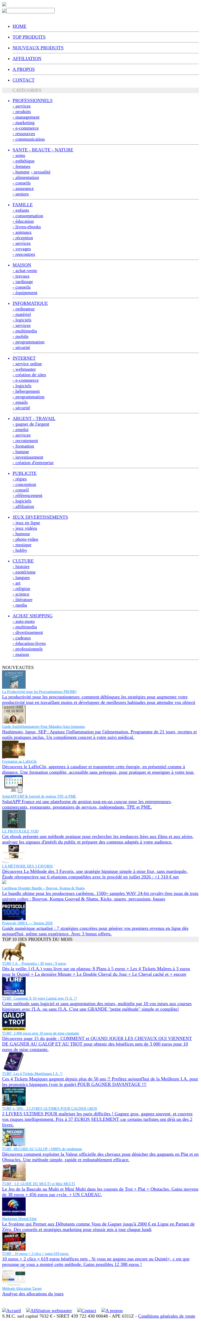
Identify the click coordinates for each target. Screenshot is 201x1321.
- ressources (24, 133)
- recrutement (25, 440)
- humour (21, 533)
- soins (19, 155)
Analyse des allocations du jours (33, 1293)
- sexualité (41, 171)
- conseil (21, 489)
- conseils (22, 182)
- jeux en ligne (26, 522)
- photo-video (25, 539)
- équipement (25, 292)
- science (21, 594)
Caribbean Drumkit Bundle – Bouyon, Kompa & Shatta (43, 888)
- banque (21, 451)
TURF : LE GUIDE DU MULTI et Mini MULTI (38, 1184)
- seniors (21, 194)
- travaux (21, 276)
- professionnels (28, 648)
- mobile (21, 336)
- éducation (23, 221)
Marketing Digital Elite (19, 1219)
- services (22, 106)
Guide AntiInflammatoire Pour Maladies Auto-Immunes (43, 727)
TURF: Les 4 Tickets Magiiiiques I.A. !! (32, 1074)
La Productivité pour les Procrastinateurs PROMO (39, 692)
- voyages (22, 248)
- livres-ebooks (27, 226)
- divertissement (28, 632)
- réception (23, 237)
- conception (24, 484)
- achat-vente (25, 270)
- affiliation (23, 506)
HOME (19, 26)
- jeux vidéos (25, 528)
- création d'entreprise (33, 462)
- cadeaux (22, 637)
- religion (21, 588)
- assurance (23, 188)
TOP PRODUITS (29, 37)
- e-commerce (26, 128)
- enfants (21, 210)
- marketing (24, 122)
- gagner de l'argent (31, 424)
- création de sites (29, 374)
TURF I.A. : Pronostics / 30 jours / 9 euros (34, 963)
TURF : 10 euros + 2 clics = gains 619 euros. (35, 1254)
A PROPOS (24, 69)
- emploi (21, 429)
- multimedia (25, 330)
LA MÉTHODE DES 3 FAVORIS (27, 866)
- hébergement (26, 391)
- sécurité (21, 347)
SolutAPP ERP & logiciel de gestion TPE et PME (39, 796)
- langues (21, 577)
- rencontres (24, 254)
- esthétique (24, 160)
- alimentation (26, 177)
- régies (20, 478)
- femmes (21, 166)
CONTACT (24, 80)
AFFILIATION (27, 58)
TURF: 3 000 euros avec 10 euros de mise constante (40, 1033)
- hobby (20, 550)
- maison (21, 654)
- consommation (28, 215)
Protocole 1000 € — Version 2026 (27, 923)
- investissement (28, 457)
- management (26, 117)
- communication (29, 139)
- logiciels (22, 319)
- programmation (28, 341)
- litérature (22, 599)
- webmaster (24, 369)
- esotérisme (24, 572)
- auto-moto (24, 621)
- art (16, 583)
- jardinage (23, 281)
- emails (20, 402)
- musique (22, 544)
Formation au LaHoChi (19, 761)
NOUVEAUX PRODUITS (38, 47)
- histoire (21, 566)
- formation (23, 446)
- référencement (27, 495)
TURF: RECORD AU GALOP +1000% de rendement (42, 1149)
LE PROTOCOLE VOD (20, 831)
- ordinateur (24, 308)
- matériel (22, 314)
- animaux (22, 232)
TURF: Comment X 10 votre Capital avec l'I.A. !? (39, 998)
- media (20, 605)
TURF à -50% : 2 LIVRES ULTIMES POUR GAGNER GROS (49, 1109)
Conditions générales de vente (166, 1316)
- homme (21, 171)
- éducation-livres (29, 643)
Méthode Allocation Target (22, 1289)
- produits (22, 111)
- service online (27, 363)
